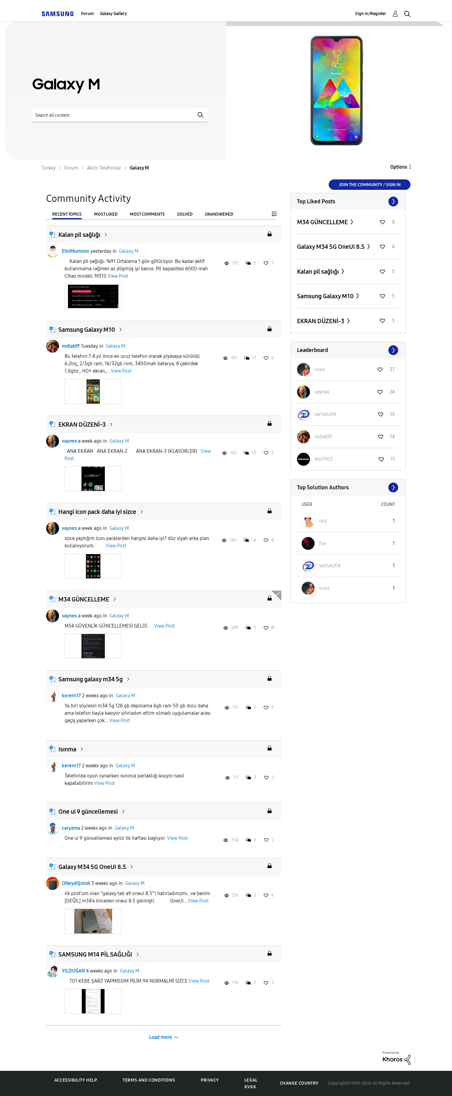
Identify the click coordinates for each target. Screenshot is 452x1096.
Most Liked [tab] (105, 214)
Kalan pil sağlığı (79, 234)
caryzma (71, 828)
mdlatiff (71, 346)
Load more (160, 1037)
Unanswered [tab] (219, 214)
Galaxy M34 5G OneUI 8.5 (92, 867)
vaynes (69, 441)
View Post (117, 276)
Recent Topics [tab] (67, 214)
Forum (87, 13)
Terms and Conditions (149, 1080)
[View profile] (52, 251)
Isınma (67, 749)
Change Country (299, 1083)
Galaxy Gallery (113, 13)
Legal (251, 1080)
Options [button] (398, 167)
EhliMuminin (75, 251)
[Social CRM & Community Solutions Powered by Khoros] (396, 1058)
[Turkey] (57, 14)
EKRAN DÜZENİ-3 (82, 424)
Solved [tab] (184, 214)
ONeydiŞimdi (76, 883)
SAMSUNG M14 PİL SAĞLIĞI (95, 954)
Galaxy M (128, 251)
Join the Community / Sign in (370, 184)
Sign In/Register (370, 13)
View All (348, 201)
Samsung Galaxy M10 (86, 329)
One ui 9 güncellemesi (88, 811)
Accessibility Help (75, 1080)
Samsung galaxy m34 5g (90, 679)
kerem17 (71, 696)
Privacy (210, 1080)
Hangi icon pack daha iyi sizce (97, 511)
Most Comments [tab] (147, 214)
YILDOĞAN (73, 971)
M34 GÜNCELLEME (83, 599)
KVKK (250, 1087)
